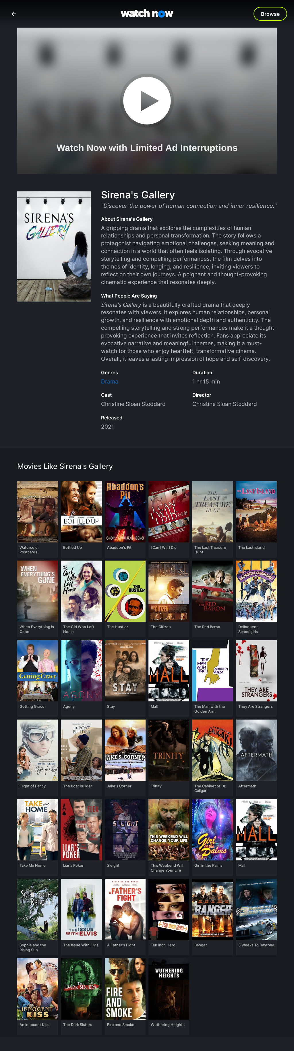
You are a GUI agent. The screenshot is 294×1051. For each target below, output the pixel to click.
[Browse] (270, 14)
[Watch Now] (147, 14)
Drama (109, 381)
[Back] (14, 14)
